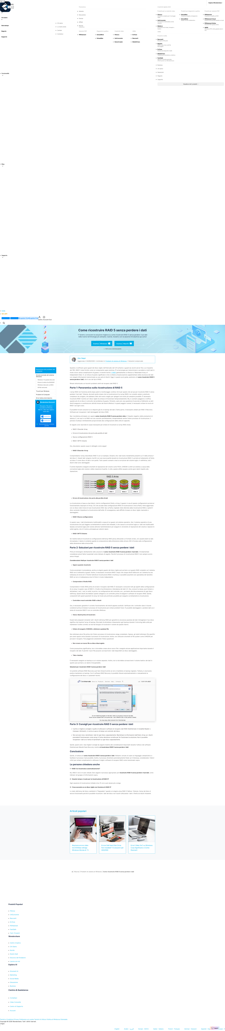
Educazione (14, 982)
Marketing (13, 975)
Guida (3, 311)
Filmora (12, 911)
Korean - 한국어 (143, 1029)
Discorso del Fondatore (18, 958)
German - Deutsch (190, 1029)
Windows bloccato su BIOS (45, 385)
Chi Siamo (13, 946)
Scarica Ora (6, 318)
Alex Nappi (82, 358)
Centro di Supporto (16, 1006)
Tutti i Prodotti (15, 933)
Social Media (14, 978)
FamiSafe (13, 929)
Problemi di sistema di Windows (116, 361)
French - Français (174, 1029)
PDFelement (14, 926)
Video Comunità (15, 1002)
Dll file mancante (42, 387)
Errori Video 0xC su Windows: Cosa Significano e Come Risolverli (142, 847)
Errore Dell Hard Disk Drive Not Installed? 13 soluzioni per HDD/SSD (112, 847)
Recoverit (13, 918)
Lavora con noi (15, 961)
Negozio (3, 31)
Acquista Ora (23, 318)
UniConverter (14, 914)
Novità (12, 950)
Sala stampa (5, 25)
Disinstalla (64, 1019)
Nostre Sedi (14, 954)
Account (13, 1010)
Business (13, 986)
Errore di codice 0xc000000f (46, 382)
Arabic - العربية (129, 1029)
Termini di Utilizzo (40, 1019)
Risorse (76, 872)
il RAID (113, 372)
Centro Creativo (15, 943)
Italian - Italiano (158, 1029)
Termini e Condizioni (7, 1019)
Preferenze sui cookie (26, 1019)
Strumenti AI (14, 971)
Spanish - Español (207, 1029)
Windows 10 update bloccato (46, 380)
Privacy (16, 1019)
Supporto (4, 37)
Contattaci (13, 998)
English (117, 1029)
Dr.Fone (12, 922)
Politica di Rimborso (53, 1019)
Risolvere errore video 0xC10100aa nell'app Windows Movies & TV (80, 847)
